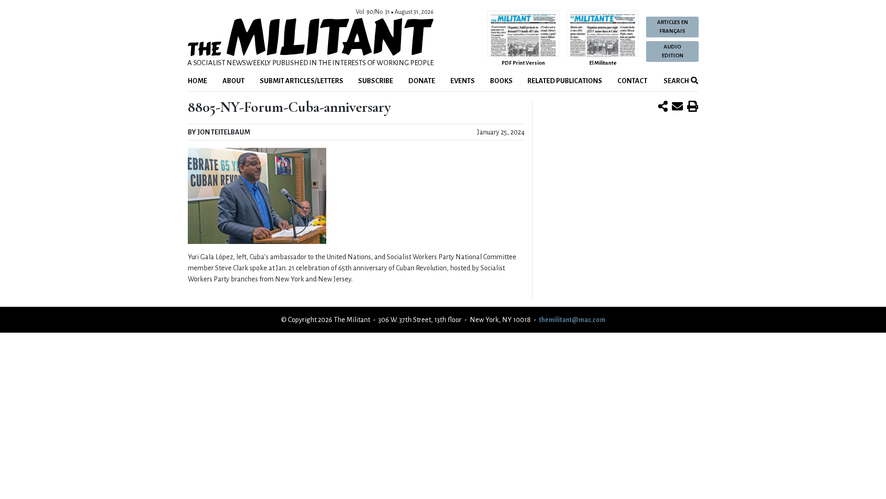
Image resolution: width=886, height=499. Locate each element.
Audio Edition (672, 51)
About (233, 81)
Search (676, 81)
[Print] (692, 107)
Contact (632, 81)
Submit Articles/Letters (301, 81)
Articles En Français (672, 26)
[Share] (663, 107)
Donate (421, 81)
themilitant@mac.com (572, 319)
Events (462, 81)
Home (197, 81)
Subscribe (375, 81)
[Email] (677, 107)
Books (501, 81)
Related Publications (564, 81)
